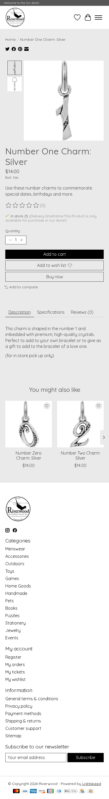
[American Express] (33, 791)
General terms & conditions (31, 698)
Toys (9, 571)
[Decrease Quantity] (10, 239)
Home (10, 39)
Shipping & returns (23, 721)
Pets (9, 600)
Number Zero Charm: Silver (29, 455)
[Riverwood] (15, 17)
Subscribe (85, 757)
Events (11, 637)
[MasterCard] (16, 791)
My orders (15, 664)
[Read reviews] (22, 205)
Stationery (15, 623)
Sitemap (13, 735)
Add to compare (23, 287)
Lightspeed (91, 784)
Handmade (16, 593)
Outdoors (14, 563)
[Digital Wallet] (70, 791)
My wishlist (15, 679)
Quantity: (13, 231)
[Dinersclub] (59, 791)
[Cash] (90, 791)
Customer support (23, 728)
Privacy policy (18, 706)
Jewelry (13, 630)
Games (12, 578)
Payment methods (23, 713)
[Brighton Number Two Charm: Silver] (80, 424)
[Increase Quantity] (21, 239)
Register (13, 657)
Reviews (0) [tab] (82, 312)
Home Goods (18, 586)
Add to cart (54, 254)
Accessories (17, 556)
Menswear (15, 548)
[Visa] (24, 791)
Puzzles (12, 615)
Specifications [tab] (51, 312)
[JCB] (50, 791)
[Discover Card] (41, 791)
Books (11, 608)
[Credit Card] (82, 791)
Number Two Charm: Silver (80, 455)
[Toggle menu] (98, 17)
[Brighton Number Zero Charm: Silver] (28, 424)
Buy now (54, 276)
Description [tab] (19, 312)
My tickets (15, 672)
